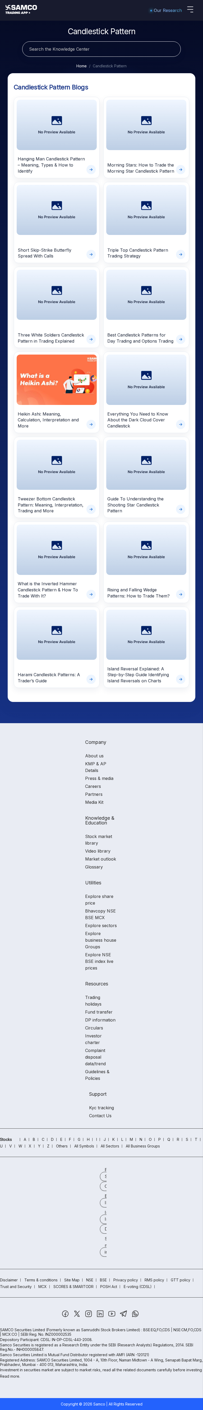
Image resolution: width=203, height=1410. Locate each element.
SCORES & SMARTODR (73, 1286)
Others (62, 1146)
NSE (89, 1280)
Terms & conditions (41, 1280)
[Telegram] (124, 1316)
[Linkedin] (100, 1316)
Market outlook (100, 859)
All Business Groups (143, 1146)
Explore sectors (101, 925)
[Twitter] (77, 1316)
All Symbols (84, 1146)
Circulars (94, 1028)
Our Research (168, 10)
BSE (103, 1280)
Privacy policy (125, 1280)
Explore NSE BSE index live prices (99, 961)
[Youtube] (112, 1316)
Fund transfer (99, 1012)
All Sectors (110, 1146)
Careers (93, 786)
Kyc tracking (101, 1107)
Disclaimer (9, 1280)
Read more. (10, 1376)
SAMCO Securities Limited (22, 1330)
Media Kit (94, 802)
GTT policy (180, 1280)
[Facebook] (65, 1316)
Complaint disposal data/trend (95, 1057)
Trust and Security (16, 1286)
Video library (97, 851)
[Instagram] (89, 1316)
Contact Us (100, 1115)
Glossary (94, 867)
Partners (94, 794)
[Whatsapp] (135, 1316)
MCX (42, 1286)
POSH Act (108, 1286)
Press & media (99, 778)
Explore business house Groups (100, 940)
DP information (100, 1020)
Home (81, 66)
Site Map (72, 1280)
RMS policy (154, 1280)
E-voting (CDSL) (138, 1286)
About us (94, 755)
